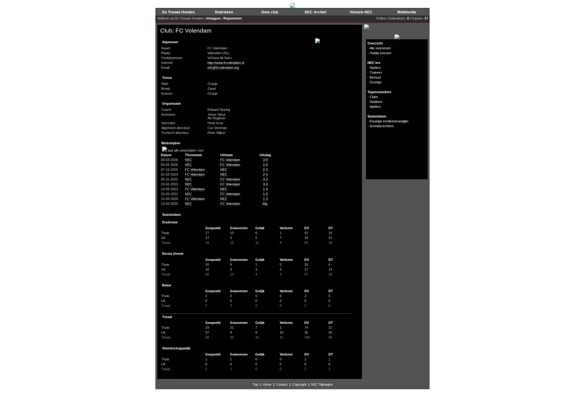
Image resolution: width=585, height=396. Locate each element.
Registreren (232, 18)
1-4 (265, 189)
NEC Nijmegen (322, 384)
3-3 (265, 179)
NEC (188, 160)
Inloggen (213, 18)
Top (255, 384)
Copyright (299, 384)
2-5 (265, 174)
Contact (282, 384)
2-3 (265, 169)
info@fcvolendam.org (223, 67)
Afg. (265, 203)
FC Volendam (230, 160)
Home (267, 384)
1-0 (265, 164)
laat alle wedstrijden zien (185, 150)
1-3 (265, 199)
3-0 (265, 160)
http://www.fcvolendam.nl (225, 63)
